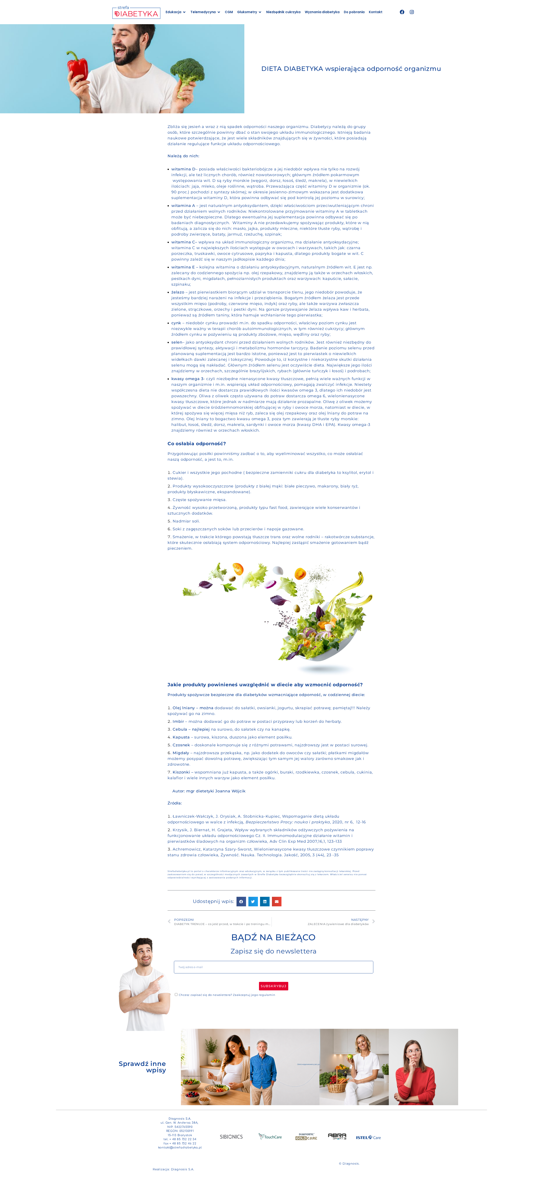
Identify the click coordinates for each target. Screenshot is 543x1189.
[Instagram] (412, 12)
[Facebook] (402, 12)
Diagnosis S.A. (182, 1169)
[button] (241, 901)
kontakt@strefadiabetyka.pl (180, 1147)
